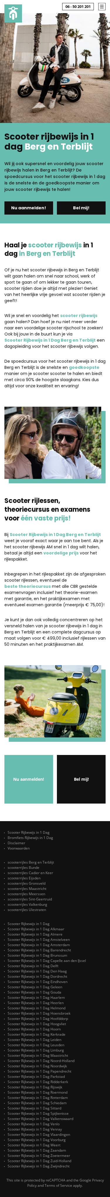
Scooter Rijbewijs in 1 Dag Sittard (34, 1108)
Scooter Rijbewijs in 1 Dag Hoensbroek (39, 1013)
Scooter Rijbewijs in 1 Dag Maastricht (38, 1055)
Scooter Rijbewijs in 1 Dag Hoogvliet (37, 1023)
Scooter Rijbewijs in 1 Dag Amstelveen (39, 939)
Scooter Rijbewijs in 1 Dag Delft (33, 965)
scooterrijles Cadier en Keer (30, 872)
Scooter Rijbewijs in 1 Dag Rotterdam (38, 1097)
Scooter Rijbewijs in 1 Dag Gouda (34, 992)
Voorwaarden (19, 848)
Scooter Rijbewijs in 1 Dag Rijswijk (35, 1087)
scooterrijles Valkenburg (27, 904)
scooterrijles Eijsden (24, 878)
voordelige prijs (61, 553)
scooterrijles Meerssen (26, 893)
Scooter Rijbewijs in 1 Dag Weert (34, 1145)
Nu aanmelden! (28, 208)
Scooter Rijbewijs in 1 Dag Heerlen (36, 1002)
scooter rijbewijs (78, 315)
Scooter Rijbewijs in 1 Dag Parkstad (36, 1076)
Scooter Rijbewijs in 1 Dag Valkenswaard (40, 1118)
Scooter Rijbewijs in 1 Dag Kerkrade (36, 1034)
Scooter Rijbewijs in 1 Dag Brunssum (37, 955)
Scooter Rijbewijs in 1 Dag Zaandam (37, 1150)
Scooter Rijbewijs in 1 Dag (29, 832)
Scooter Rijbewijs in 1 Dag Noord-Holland (41, 1060)
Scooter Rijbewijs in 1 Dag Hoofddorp (38, 1018)
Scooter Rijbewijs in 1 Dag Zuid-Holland (39, 1160)
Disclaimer (16, 842)
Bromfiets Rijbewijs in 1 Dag (30, 837)
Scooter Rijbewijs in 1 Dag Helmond (36, 1008)
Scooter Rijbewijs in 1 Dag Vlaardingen (39, 1134)
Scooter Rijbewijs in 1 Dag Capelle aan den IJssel (47, 960)
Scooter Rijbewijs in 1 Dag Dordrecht (37, 976)
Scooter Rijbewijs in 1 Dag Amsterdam (39, 944)
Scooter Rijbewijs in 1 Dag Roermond (37, 1092)
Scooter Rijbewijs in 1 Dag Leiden (34, 1039)
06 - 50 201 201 (78, 6)
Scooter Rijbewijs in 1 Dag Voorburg (37, 1139)
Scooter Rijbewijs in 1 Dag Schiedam (37, 1102)
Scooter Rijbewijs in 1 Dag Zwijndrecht (39, 1166)
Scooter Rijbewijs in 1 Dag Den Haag (37, 971)
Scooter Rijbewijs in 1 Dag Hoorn (34, 1029)
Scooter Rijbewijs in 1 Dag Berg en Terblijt (50, 340)
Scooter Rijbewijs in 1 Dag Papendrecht (39, 1071)
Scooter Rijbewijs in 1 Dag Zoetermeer (39, 1155)
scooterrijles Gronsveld (26, 883)
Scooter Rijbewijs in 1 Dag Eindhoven (37, 981)
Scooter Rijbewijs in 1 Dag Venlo (34, 1123)
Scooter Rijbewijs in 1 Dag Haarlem (36, 997)
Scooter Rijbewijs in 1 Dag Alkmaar (36, 929)
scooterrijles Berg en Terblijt (31, 862)
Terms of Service (58, 1185)
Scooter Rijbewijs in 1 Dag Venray (35, 1129)
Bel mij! (81, 208)
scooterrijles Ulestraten (27, 909)
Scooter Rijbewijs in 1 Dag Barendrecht (39, 950)
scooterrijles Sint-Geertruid (30, 899)
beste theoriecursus (27, 586)
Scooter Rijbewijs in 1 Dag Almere (35, 934)
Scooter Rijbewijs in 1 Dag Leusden (36, 1044)
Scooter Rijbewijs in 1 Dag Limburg (36, 1050)
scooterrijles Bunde (23, 867)
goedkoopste (84, 367)
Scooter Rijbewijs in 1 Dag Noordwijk (37, 1066)
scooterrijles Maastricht (27, 888)
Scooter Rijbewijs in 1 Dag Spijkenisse (38, 1113)
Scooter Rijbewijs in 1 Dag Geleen (35, 986)
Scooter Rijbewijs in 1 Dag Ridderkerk (38, 1081)
